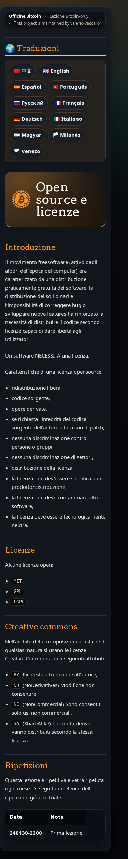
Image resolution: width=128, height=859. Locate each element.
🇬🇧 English (56, 70)
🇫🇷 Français (69, 102)
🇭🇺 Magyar (27, 134)
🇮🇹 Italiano (68, 118)
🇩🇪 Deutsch (28, 118)
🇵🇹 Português (69, 86)
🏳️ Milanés (66, 134)
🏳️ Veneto (27, 151)
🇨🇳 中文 (23, 70)
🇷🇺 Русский (29, 102)
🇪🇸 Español (27, 86)
